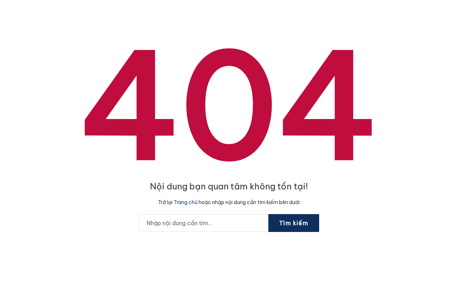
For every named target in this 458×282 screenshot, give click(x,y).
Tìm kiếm (293, 223)
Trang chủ (186, 202)
